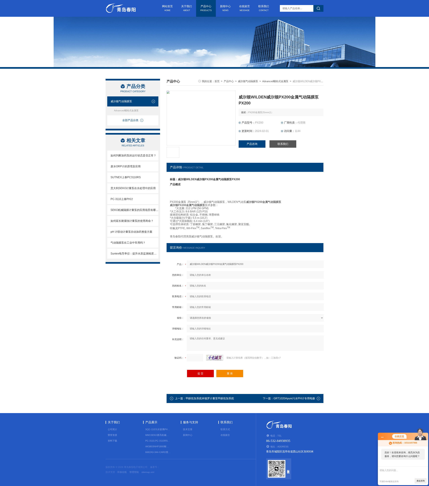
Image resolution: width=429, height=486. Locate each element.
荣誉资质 (112, 435)
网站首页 (167, 8)
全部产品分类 (130, 120)
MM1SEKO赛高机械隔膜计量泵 (158, 435)
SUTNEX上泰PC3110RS (126, 177)
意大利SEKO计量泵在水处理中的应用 (133, 188)
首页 (217, 81)
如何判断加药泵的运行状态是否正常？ (133, 155)
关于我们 (186, 8)
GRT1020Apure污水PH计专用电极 (294, 398)
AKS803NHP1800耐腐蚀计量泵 (158, 446)
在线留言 (244, 8)
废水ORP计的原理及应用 (126, 166)
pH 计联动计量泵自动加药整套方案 (131, 231)
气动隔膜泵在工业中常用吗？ (128, 242)
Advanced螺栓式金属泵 (126, 110)
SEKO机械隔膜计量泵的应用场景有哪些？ (134, 210)
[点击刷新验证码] (214, 358)
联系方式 (225, 429)
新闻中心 (225, 8)
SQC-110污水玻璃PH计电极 (158, 429)
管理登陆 (134, 472)
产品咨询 (252, 143)
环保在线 (122, 472)
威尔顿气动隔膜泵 (121, 101)
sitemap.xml (147, 472)
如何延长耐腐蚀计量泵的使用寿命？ (132, 220)
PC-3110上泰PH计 (122, 199)
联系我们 (263, 8)
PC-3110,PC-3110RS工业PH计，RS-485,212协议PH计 (158, 440)
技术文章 (187, 429)
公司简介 (112, 429)
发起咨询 (421, 481)
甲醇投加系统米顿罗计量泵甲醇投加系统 (210, 398)
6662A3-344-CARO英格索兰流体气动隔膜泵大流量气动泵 (158, 452)
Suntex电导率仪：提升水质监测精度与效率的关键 (134, 253)
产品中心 (206, 8)
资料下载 (112, 440)
